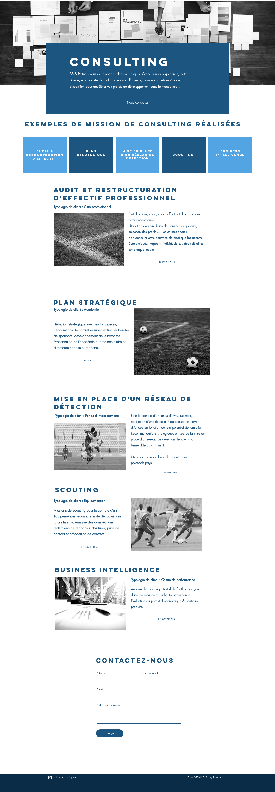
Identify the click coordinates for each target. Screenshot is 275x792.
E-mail (100, 689)
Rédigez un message (108, 705)
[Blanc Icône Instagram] (50, 777)
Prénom (101, 673)
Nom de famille (150, 673)
